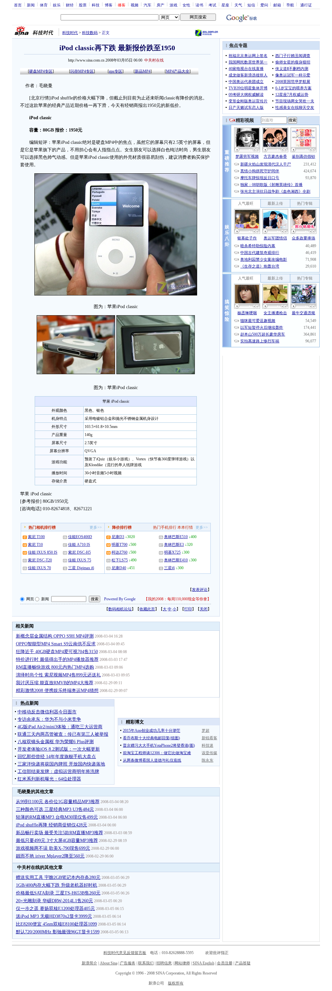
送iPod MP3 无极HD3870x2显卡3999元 (54, 916)
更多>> (95, 527)
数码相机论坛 (120, 609)
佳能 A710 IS (79, 544)
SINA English (203, 963)
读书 (199, 5)
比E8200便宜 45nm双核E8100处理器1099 (56, 924)
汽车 (147, 5)
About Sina (108, 963)
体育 (44, 5)
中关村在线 (154, 60)
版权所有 (176, 983)
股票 (83, 5)
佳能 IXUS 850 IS (42, 552)
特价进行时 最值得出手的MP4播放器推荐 (57, 659)
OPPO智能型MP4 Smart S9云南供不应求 (56, 643)
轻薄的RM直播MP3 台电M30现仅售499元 (57, 817)
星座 (225, 5)
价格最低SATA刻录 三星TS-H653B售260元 (58, 893)
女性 (186, 5)
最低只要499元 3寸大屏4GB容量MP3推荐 (57, 840)
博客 (109, 5)
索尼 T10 (35, 544)
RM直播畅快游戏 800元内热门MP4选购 (55, 667)
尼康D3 (118, 537)
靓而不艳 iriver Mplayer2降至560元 (50, 856)
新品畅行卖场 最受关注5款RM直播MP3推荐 (59, 832)
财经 (70, 5)
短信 (251, 5)
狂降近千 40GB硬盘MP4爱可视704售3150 (57, 651)
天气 (238, 5)
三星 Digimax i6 (81, 568)
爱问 (264, 5)
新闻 (31, 5)
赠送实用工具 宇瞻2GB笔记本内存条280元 (58, 877)
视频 (134, 5)
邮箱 (277, 5)
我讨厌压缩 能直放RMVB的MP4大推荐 (54, 682)
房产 (160, 5)
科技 (96, 5)
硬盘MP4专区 (41, 71)
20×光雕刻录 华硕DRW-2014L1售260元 (54, 900)
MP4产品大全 (177, 71)
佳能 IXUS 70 (39, 568)
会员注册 (224, 963)
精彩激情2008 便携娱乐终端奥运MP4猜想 (57, 690)
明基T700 (119, 544)
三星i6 (169, 568)
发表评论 (200, 589)
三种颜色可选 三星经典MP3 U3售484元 (55, 809)
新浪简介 (89, 963)
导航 (290, 5)
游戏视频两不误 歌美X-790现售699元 (53, 848)
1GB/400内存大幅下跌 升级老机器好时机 (56, 885)
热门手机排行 (164, 527)
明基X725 (172, 552)
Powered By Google (120, 599)
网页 (30, 599)
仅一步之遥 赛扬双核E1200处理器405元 (55, 908)
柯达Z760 (119, 552)
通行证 (306, 5)
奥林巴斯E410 (176, 560)
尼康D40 (119, 568)
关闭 (204, 609)
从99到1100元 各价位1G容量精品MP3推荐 (58, 801)
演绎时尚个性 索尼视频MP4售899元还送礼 (58, 675)
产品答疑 (243, 963)
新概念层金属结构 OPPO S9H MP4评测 (55, 636)
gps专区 (115, 71)
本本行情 (185, 527)
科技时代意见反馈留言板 (124, 953)
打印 (188, 609)
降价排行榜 (122, 527)
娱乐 (57, 5)
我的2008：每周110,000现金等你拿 (177, 599)
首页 (18, 5)
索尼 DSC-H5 (79, 552)
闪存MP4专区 (82, 71)
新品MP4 (142, 71)
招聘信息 (164, 963)
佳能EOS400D (80, 537)
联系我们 (146, 963)
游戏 (173, 5)
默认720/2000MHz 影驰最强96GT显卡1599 (58, 931)
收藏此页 (147, 609)
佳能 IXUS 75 (79, 560)
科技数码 (90, 32)
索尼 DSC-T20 (40, 560)
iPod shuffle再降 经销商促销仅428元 (51, 825)
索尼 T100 (36, 537)
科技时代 (70, 32)
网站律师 (182, 963)
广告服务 (128, 963)
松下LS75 (120, 560)
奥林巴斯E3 (174, 544)
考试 (212, 5)
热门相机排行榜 (42, 527)
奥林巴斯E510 (176, 537)
